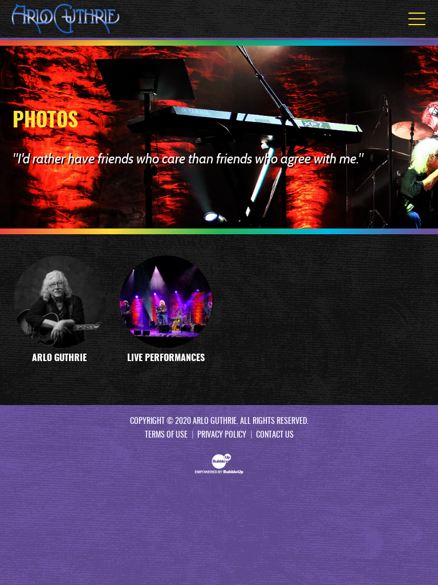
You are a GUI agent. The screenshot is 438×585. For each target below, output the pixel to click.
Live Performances (166, 358)
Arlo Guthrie (59, 358)
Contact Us (275, 435)
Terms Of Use (166, 435)
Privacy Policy (221, 435)
